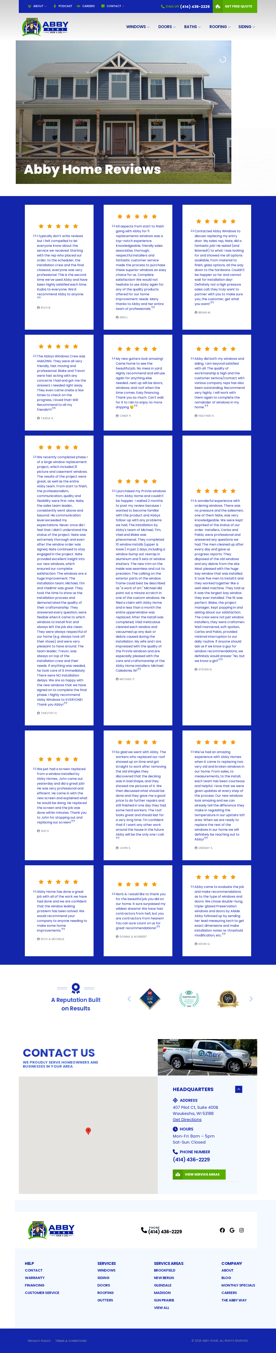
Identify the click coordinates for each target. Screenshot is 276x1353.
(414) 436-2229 (191, 1159)
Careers (88, 6)
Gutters (105, 1300)
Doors (165, 27)
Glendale (162, 1285)
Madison (162, 1292)
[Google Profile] (232, 1230)
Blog (226, 1277)
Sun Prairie (164, 1300)
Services (106, 1263)
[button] (88, 1131)
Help (29, 1263)
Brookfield (164, 1270)
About (38, 6)
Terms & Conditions (70, 1341)
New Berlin (164, 1277)
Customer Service (42, 1292)
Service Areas (169, 1263)
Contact (114, 6)
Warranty (34, 1277)
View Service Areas (202, 1174)
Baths (190, 27)
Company (231, 1263)
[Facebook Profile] (222, 1230)
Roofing (218, 27)
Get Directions (187, 1119)
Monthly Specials (238, 1285)
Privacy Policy (39, 1341)
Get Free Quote (238, 6)
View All (161, 1307)
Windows (136, 27)
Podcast (65, 6)
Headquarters (193, 1089)
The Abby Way (234, 1300)
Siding (244, 27)
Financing (34, 1285)
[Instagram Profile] (241, 1230)
